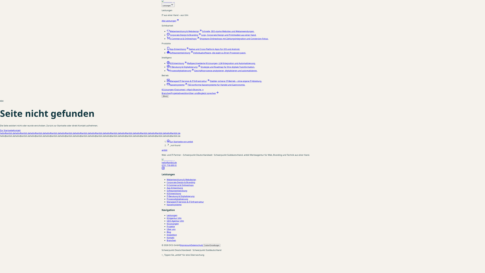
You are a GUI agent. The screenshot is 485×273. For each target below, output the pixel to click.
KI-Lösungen (173, 223)
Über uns (193, 93)
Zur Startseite (6, 130)
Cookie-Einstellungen (211, 245)
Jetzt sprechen (209, 93)
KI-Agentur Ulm (174, 218)
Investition (184, 93)
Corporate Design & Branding (181, 182)
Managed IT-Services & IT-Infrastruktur (185, 201)
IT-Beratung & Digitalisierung (181, 196)
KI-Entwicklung (174, 193)
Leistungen (167, 6)
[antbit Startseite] (168, 1)
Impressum (185, 245)
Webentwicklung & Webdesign (181, 179)
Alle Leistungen (169, 20)
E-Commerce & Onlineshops (180, 185)
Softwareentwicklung (177, 190)
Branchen (166, 93)
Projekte (175, 93)
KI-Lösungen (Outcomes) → (175, 89)
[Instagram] (163, 169)
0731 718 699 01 (169, 165)
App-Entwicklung (175, 188)
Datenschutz (197, 245)
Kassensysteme (174, 204)
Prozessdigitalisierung (177, 199)
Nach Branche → (196, 89)
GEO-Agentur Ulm (175, 221)
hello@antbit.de (7, 133)
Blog (200, 93)
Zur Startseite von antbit (181, 141)
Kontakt (17, 130)
